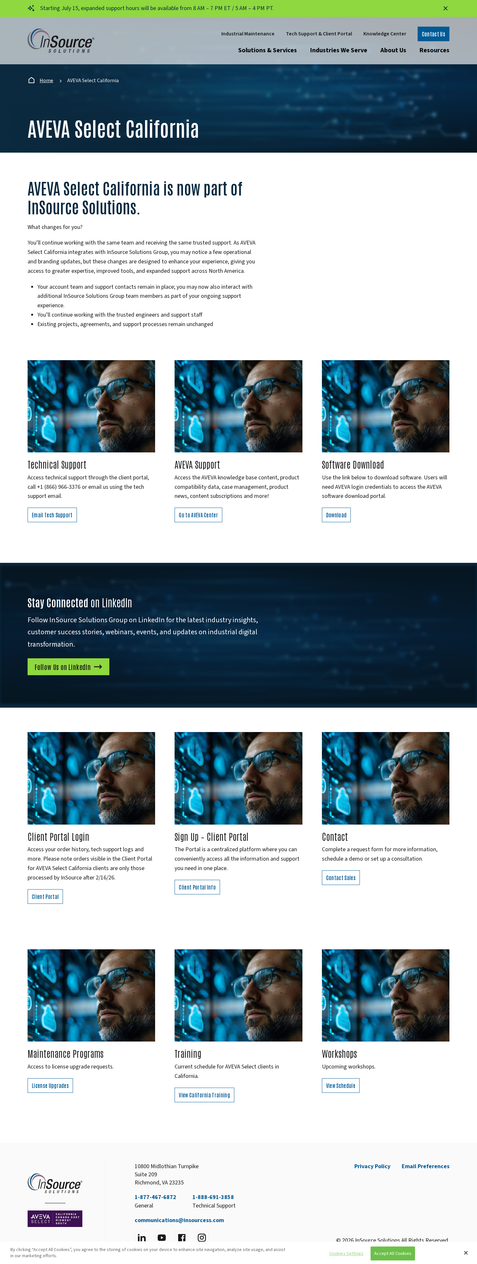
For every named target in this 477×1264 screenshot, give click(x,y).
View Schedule (340, 1085)
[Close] (466, 1253)
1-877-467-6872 (155, 1197)
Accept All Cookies (392, 1253)
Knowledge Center (384, 33)
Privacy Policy (372, 1166)
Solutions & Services (267, 50)
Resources (434, 50)
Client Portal (45, 896)
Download (336, 515)
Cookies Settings (346, 1253)
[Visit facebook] (182, 1238)
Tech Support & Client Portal (319, 33)
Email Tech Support (52, 515)
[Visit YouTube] (161, 1238)
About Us (393, 50)
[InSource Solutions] (61, 41)
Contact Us (433, 34)
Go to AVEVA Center (198, 515)
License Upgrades (50, 1085)
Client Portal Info (197, 887)
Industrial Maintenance (248, 33)
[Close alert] (445, 8)
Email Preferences (425, 1166)
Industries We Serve (338, 50)
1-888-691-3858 (213, 1197)
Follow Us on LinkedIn (63, 667)
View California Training (204, 1095)
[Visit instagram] (202, 1238)
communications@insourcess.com (179, 1220)
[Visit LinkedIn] (141, 1238)
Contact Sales (341, 877)
